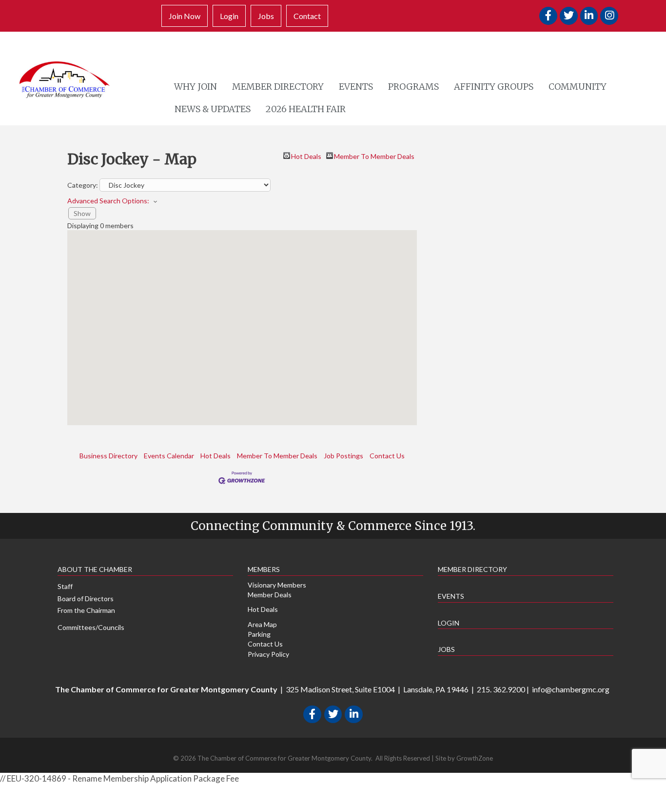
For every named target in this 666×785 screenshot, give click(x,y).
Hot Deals (306, 155)
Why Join (195, 86)
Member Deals (270, 594)
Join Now (184, 15)
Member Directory (278, 86)
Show (82, 213)
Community (577, 86)
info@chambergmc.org (570, 689)
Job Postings (343, 455)
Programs (413, 86)
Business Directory (108, 455)
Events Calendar (169, 455)
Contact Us (387, 455)
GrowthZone (474, 758)
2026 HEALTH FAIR (306, 109)
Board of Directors (86, 598)
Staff (65, 586)
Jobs (266, 15)
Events (356, 86)
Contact (307, 15)
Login (229, 15)
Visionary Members (277, 585)
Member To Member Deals (374, 155)
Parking (259, 634)
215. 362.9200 (501, 689)
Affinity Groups (493, 86)
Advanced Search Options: (108, 200)
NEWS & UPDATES (213, 109)
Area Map (262, 624)
